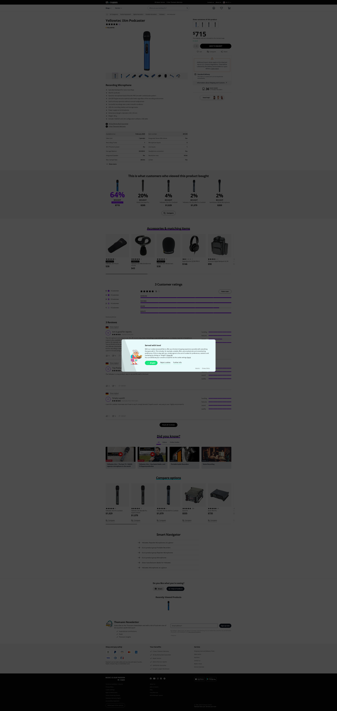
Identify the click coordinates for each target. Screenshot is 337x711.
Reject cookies (165, 362)
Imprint (197, 368)
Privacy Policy (206, 368)
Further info (177, 362)
